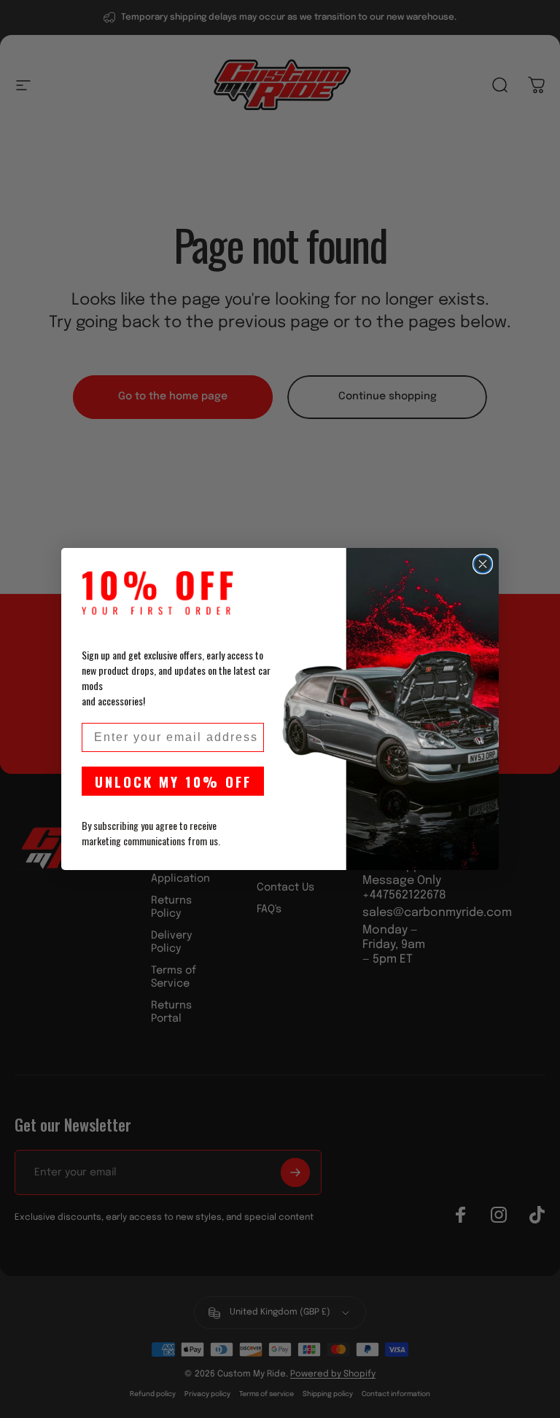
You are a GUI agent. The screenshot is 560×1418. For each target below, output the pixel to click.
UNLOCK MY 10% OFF (173, 781)
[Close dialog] (482, 564)
